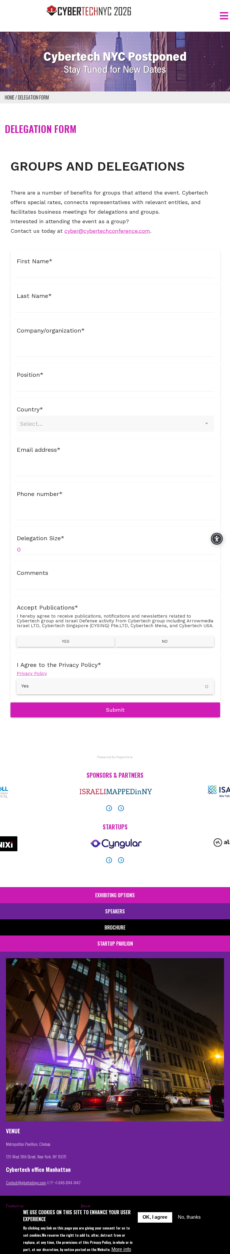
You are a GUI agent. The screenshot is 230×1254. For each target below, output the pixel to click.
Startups (115, 826)
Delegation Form (33, 97)
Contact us (15, 1206)
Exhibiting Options (115, 895)
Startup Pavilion (115, 943)
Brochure (115, 927)
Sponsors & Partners (115, 775)
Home (9, 97)
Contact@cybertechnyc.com (26, 1182)
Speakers (115, 911)
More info (121, 1249)
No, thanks (189, 1217)
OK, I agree (155, 1217)
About (85, 1206)
